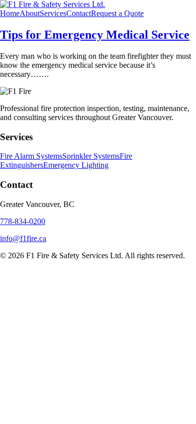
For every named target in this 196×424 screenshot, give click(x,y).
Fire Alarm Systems (31, 156)
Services (53, 13)
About (30, 13)
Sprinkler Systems (91, 156)
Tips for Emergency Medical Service (94, 34)
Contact (78, 13)
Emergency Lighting (76, 165)
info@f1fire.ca (23, 238)
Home (10, 13)
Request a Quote (117, 13)
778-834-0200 (22, 221)
